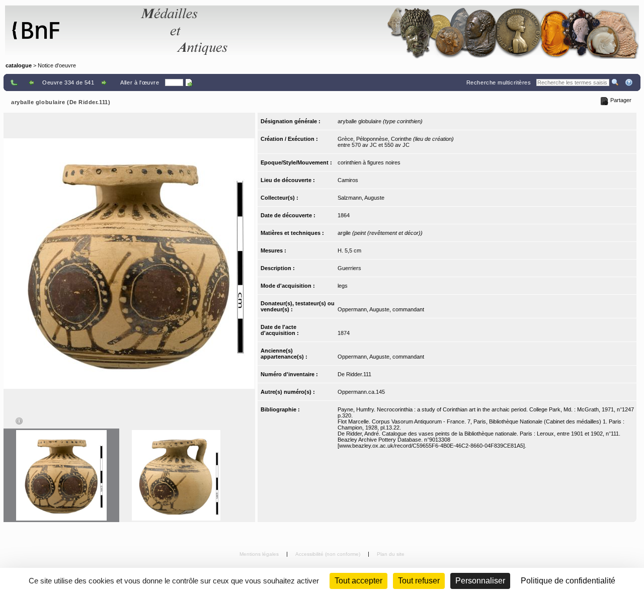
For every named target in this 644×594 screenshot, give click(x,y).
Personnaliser (480, 580)
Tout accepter (358, 580)
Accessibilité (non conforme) (328, 554)
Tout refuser (419, 580)
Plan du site (391, 554)
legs (343, 286)
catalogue (19, 65)
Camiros (348, 180)
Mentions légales (259, 554)
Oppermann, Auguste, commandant (381, 309)
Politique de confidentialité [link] (568, 580)
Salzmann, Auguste (361, 198)
